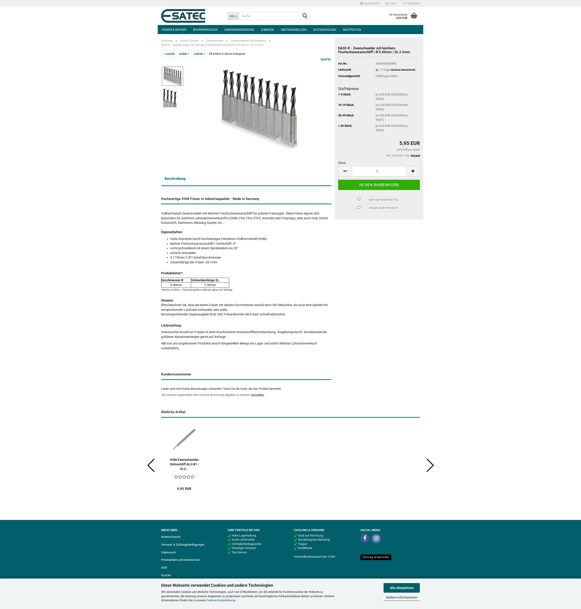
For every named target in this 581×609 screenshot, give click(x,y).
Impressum (168, 552)
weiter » (184, 53)
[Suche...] (305, 16)
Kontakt (166, 575)
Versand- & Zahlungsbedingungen (182, 544)
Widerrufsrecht (170, 537)
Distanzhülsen (324, 29)
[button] (369, 3)
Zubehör (267, 29)
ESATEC (326, 59)
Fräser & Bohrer (174, 29)
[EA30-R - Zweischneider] (259, 108)
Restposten (352, 29)
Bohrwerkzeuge (205, 29)
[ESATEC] (191, 16)
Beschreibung (175, 179)
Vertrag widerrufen (375, 557)
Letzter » (199, 53)
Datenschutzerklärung (221, 600)
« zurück (169, 53)
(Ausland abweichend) (402, 69)
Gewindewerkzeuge (239, 29)
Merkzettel (413, 3)
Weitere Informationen (401, 597)
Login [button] (392, 3)
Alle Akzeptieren (402, 588)
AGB (164, 567)
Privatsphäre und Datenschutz (180, 560)
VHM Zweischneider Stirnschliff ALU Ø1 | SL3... (184, 464)
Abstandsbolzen (293, 29)
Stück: (342, 163)
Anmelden (257, 395)
